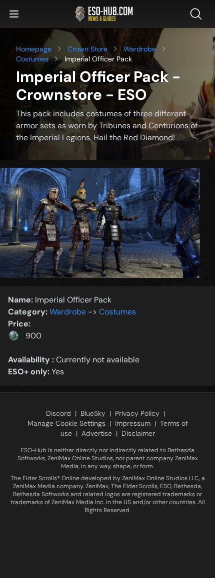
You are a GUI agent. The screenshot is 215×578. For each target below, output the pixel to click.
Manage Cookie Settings (67, 423)
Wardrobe (140, 48)
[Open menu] (14, 14)
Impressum (132, 423)
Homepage (34, 48)
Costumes (32, 58)
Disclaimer (138, 433)
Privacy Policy (137, 413)
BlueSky (93, 413)
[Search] (198, 14)
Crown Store (88, 48)
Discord (58, 413)
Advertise (97, 433)
